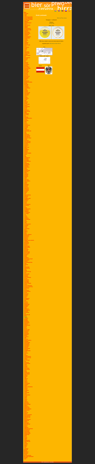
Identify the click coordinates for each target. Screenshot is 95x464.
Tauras (25, 380)
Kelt (25, 193)
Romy (25, 326)
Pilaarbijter (26, 282)
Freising (26, 126)
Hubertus (26, 171)
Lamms (26, 217)
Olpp (25, 263)
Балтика (26, 13)
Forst (25, 122)
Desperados (27, 106)
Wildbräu (26, 427)
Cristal (25, 99)
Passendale (26, 273)
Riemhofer (26, 321)
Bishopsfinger (27, 68)
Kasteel (26, 191)
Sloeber (26, 355)
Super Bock (27, 374)
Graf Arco (26, 140)
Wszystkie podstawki (28, 456)
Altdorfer (26, 30)
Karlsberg (26, 189)
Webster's (26, 406)
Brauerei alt (26, 76)
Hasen (25, 154)
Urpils (25, 397)
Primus (25, 296)
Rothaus (26, 332)
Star (25, 361)
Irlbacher (26, 176)
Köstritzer (26, 210)
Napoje (25, 450)
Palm (25, 269)
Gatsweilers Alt (27, 130)
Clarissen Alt (27, 92)
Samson (26, 339)
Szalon (25, 376)
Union (25, 393)
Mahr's (25, 232)
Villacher (26, 401)
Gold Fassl (26, 134)
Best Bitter (26, 64)
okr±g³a (26, 318)
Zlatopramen (27, 440)
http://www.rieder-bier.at (55, 43)
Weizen (26, 413)
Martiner (26, 239)
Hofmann (26, 165)
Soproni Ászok (27, 357)
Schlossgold (27, 342)
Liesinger (26, 225)
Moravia (26, 250)
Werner (26, 418)
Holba (25, 168)
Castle (25, 89)
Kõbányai (26, 199)
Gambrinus (26, 129)
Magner (26, 231)
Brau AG (26, 75)
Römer (25, 335)
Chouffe (26, 91)
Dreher (25, 107)
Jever (25, 178)
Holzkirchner (27, 170)
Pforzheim (26, 279)
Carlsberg (26, 86)
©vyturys (26, 448)
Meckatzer (26, 243)
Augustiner (26, 51)
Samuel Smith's (27, 340)
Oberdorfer (26, 260)
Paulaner (26, 276)
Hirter (25, 162)
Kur (25, 206)
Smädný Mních (27, 356)
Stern (25, 370)
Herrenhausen (27, 161)
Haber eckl (26, 147)
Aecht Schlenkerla (28, 18)
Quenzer (26, 303)
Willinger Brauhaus (28, 428)
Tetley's (26, 382)
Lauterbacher (27, 219)
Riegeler (26, 320)
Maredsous (26, 235)
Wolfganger (26, 434)
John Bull (26, 179)
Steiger (25, 365)
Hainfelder (26, 149)
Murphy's (26, 254)
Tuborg (25, 387)
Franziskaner (27, 125)
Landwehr (26, 218)
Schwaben (26, 346)
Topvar (25, 385)
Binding (26, 65)
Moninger (26, 249)
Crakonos (26, 98)
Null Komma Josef (28, 258)
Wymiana (26, 453)
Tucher (25, 389)
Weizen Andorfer (28, 414)
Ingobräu (26, 174)
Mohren (26, 248)
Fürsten (26, 127)
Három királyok (27, 153)
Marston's (26, 236)
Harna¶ (25, 151)
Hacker (25, 148)
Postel (25, 292)
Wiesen (26, 425)
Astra (25, 49)
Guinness (26, 144)
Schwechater (27, 348)
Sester (25, 351)
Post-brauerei (27, 291)
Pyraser (26, 301)
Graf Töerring (27, 141)
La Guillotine (27, 212)
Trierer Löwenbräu (28, 386)
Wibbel (25, 421)
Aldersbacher (27, 25)
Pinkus (25, 284)
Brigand (26, 78)
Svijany (26, 375)
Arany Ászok (27, 44)
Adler (25, 15)
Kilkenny (26, 196)
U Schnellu (26, 392)
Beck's (25, 60)
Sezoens (26, 353)
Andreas (26, 40)
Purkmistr (26, 299)
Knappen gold (27, 198)
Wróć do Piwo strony (62, 18)
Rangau (26, 306)
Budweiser (26, 80)
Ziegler (25, 437)
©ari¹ (25, 447)
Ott (25, 265)
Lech (25, 220)
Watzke (25, 405)
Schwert (26, 349)
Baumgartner (27, 57)
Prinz (25, 297)
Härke (25, 172)
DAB (25, 100)
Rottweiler (26, 333)
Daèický (26, 101)
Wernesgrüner (27, 419)
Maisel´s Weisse (27, 234)
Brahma (26, 74)
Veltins (25, 399)
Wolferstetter (27, 432)
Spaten (25, 358)
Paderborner (27, 268)
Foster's (26, 124)
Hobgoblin (26, 163)
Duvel (25, 108)
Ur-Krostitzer (27, 394)
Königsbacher (27, 208)
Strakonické (27, 372)
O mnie (25, 454)
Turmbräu (26, 390)
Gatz (25, 132)
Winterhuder (27, 429)
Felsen (25, 119)
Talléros (26, 378)
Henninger (26, 160)
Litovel (25, 226)
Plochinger (26, 287)
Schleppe (26, 341)
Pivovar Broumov (28, 285)
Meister (26, 244)
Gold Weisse (27, 136)
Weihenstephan (27, 408)
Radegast (26, 305)
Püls (25, 300)
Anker (25, 41)
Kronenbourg (27, 204)
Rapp (25, 307)
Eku (25, 115)
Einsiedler (26, 114)
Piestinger (26, 280)
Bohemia (26, 70)
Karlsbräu (26, 190)
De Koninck (26, 104)
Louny (25, 227)
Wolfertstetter (27, 433)
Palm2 (25, 270)
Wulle (25, 435)
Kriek (25, 203)
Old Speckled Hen (28, 262)
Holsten (26, 169)
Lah (25, 214)
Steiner (25, 367)
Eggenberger (27, 111)
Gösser (26, 146)
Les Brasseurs (27, 224)
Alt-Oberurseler (27, 29)
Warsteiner (26, 403)
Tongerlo (26, 384)
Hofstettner (26, 167)
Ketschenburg (27, 194)
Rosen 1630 (26, 329)
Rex (25, 313)
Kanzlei (26, 186)
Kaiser (25, 183)
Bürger (25, 83)
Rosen (25, 328)
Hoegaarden (27, 164)
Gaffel (25, 128)
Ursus (25, 398)
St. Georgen (27, 360)
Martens (26, 237)
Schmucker (26, 343)
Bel (25, 61)
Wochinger (26, 430)
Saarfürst (26, 336)
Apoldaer (26, 42)
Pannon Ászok (27, 271)
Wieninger (26, 422)
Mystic (25, 255)
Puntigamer (26, 298)
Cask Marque (27, 87)
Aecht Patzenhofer (28, 17)
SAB (25, 337)
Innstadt (26, 175)
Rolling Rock (27, 325)
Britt (25, 79)
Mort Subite (27, 253)
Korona (26, 200)
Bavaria (26, 58)
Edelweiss (26, 110)
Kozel (25, 201)
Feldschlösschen (28, 118)
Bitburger (26, 69)
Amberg (26, 35)
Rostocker (26, 330)
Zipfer (25, 439)
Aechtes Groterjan (28, 19)
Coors (25, 96)
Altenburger (27, 32)
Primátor (26, 294)
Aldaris (25, 23)
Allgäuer (26, 26)
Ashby (25, 48)
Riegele (26, 319)
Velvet (25, 400)
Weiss (25, 411)
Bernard (26, 63)
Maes (25, 229)
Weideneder (27, 407)
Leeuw (25, 221)
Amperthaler (27, 37)
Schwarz (26, 347)
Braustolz (26, 77)
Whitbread (26, 420)
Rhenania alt (27, 314)
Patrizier (26, 275)
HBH (25, 156)
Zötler (25, 446)
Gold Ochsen (27, 135)
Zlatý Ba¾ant (27, 441)
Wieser (25, 426)
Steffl (25, 364)
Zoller (25, 442)
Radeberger (27, 304)
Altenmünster (27, 33)
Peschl (25, 278)
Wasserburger (27, 404)
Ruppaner (26, 334)
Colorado (26, 94)
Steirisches (26, 368)
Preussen (26, 293)
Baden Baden (27, 55)
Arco (25, 46)
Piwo (25, 12)
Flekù (25, 121)
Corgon (26, 97)
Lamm (25, 215)
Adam (25, 14)
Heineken (26, 158)
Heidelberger (27, 157)
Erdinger (26, 117)
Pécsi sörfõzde (27, 277)
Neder (25, 256)
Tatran (25, 379)
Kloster (26, 197)
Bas (25, 56)
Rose (25, 327)
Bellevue (26, 62)
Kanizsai (26, 185)
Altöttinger (26, 34)
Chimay (26, 90)
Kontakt (25, 457)
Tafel (25, 377)
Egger (25, 112)
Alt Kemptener (27, 28)
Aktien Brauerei (27, 22)
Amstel (25, 39)
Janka (25, 177)
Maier (25, 233)
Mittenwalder (27, 247)
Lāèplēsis (26, 211)
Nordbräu (26, 257)
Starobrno (26, 362)
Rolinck (26, 323)
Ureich (25, 396)
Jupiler (25, 182)
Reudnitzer (26, 312)
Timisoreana (27, 383)
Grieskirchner (27, 142)
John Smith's (27, 181)
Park (25, 272)
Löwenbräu (26, 228)
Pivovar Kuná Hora (28, 286)
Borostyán (26, 71)
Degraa (25, 105)
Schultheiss (27, 344)
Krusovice (26, 205)
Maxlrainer (26, 242)
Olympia (26, 264)
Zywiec (25, 444)
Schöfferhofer (27, 350)
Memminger (27, 246)
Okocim (26, 261)
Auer (25, 50)
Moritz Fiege (27, 251)
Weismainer (27, 410)
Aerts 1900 (26, 20)
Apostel (26, 43)
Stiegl (25, 371)
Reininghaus (27, 310)
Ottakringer (26, 267)
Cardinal (26, 85)
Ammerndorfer (27, 36)
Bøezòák (26, 84)
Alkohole (26, 449)
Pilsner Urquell (27, 283)
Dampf (25, 103)
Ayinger (26, 54)
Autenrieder (27, 53)
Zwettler (26, 443)
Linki (25, 458)
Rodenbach (26, 322)
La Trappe (26, 213)
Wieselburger (27, 424)
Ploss (25, 289)
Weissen (26, 412)
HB (25, 155)
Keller (25, 192)
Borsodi (26, 72)
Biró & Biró (26, 67)
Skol (25, 354)
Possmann (26, 290)
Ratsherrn (26, 308)
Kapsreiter (26, 187)
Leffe (25, 222)
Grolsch (26, 143)
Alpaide (26, 27)
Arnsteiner (26, 47)
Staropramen (27, 363)
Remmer (26, 311)
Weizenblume (27, 415)
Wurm (25, 436)
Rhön (25, 315)
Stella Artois (27, 369)
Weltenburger (27, 417)
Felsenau (26, 120)
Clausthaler (26, 93)
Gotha (25, 139)
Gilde (25, 133)
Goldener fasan (27, 137)
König (25, 207)
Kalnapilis (26, 184)
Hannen (26, 150)
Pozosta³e (26, 451)
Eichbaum (26, 113)
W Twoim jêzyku (27, 455)
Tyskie (25, 391)
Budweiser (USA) (28, 82)
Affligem (26, 21)
